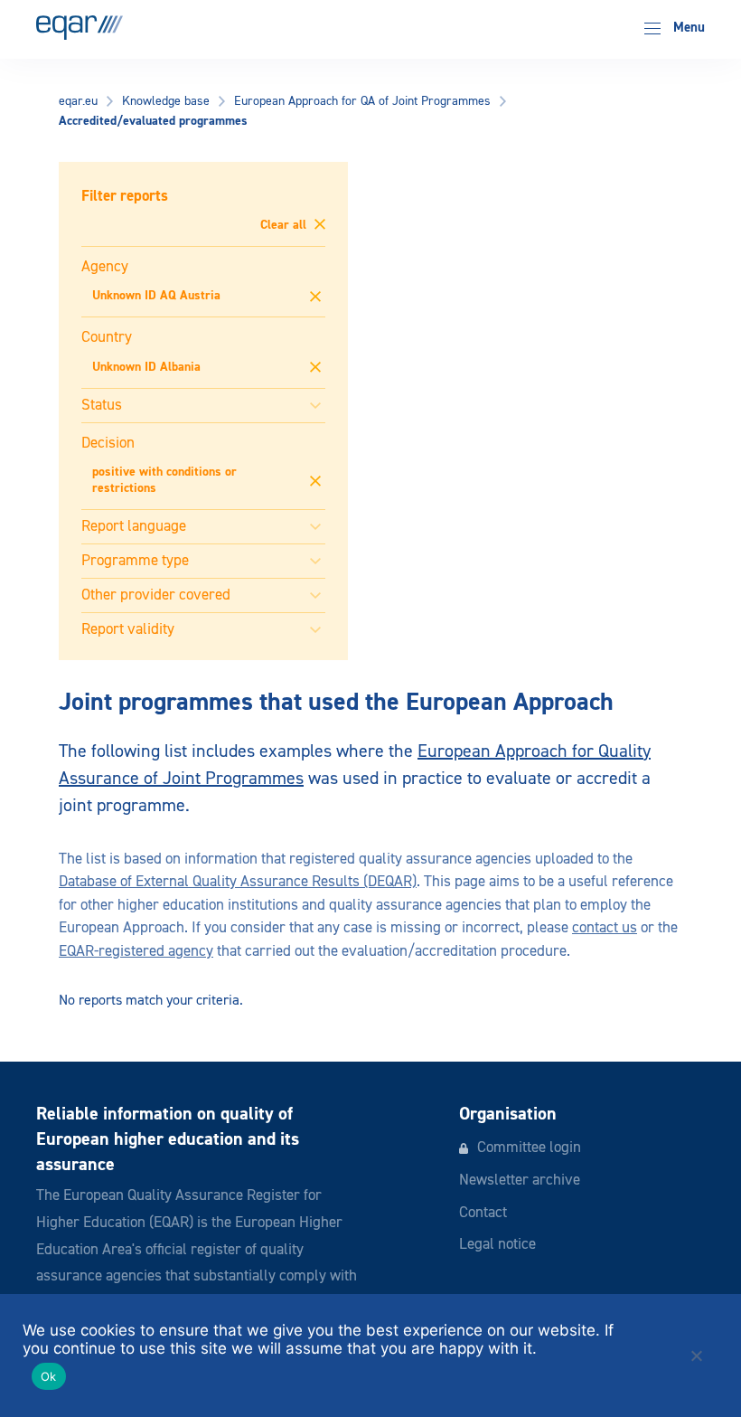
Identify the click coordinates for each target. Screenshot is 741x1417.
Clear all (285, 225)
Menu (687, 27)
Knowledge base (166, 101)
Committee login (529, 1148)
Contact (483, 1213)
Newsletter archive (519, 1180)
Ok (49, 1376)
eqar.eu (78, 101)
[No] (696, 1355)
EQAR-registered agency (136, 951)
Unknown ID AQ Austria (156, 296)
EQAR (79, 27)
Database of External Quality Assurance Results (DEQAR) (238, 882)
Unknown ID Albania (146, 367)
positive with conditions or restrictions (164, 480)
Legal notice (497, 1244)
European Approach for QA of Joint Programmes (362, 101)
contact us (604, 928)
